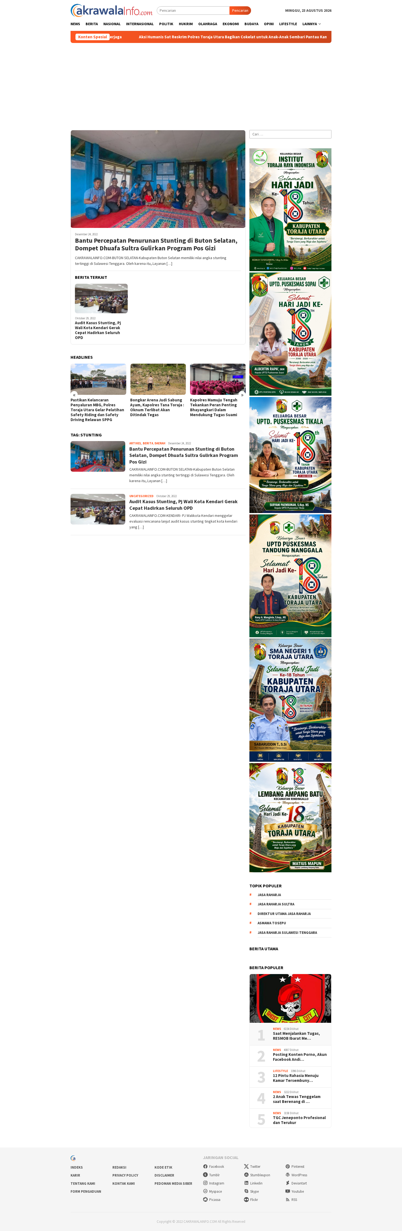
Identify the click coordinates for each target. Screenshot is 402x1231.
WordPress (299, 1175)
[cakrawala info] (112, 9)
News (277, 1029)
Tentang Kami (83, 1183)
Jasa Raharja (269, 895)
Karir (75, 1175)
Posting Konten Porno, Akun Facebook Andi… (300, 1057)
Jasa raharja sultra (276, 904)
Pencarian (240, 10)
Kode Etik (163, 1167)
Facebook (216, 1166)
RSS (294, 1199)
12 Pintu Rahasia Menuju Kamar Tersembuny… (296, 1078)
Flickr (254, 1199)
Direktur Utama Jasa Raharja (284, 913)
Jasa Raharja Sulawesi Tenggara (287, 932)
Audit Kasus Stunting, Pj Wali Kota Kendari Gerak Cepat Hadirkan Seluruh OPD (98, 330)
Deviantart (299, 1183)
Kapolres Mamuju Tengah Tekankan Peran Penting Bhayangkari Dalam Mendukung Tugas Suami (213, 407)
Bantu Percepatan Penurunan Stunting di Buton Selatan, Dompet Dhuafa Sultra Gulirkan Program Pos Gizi (156, 245)
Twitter (255, 1166)
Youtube (298, 1191)
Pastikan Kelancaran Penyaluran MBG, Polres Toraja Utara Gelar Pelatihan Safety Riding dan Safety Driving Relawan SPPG (97, 410)
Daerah (160, 443)
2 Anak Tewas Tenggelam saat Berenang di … (297, 1099)
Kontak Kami (123, 1183)
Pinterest (298, 1166)
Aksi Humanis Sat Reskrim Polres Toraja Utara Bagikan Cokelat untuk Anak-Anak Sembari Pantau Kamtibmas (174, 36)
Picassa (214, 1199)
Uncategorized (141, 496)
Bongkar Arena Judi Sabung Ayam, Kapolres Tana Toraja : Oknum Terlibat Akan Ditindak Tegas (157, 407)
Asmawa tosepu (272, 923)
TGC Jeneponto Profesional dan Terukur (299, 1120)
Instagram (216, 1183)
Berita (148, 443)
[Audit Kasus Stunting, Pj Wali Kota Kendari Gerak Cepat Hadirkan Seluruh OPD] (101, 298)
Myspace (215, 1191)
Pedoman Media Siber (173, 1183)
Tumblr (214, 1175)
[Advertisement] (201, 84)
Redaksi (119, 1167)
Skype (254, 1191)
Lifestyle (280, 1071)
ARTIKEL (135, 443)
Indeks (77, 1167)
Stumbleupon (260, 1175)
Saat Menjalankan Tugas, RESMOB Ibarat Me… (296, 1036)
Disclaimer (164, 1175)
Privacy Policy (125, 1175)
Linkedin (256, 1183)
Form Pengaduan (86, 1191)
